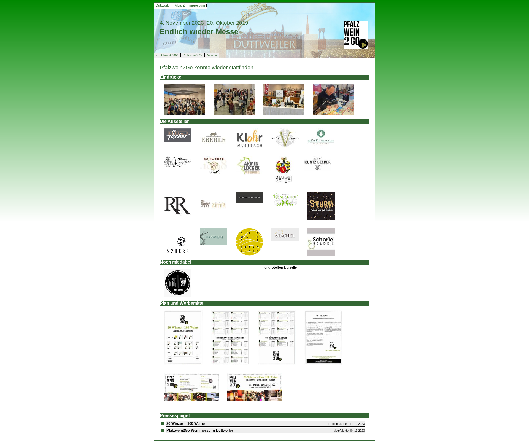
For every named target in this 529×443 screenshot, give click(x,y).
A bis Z (180, 5)
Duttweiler (163, 5)
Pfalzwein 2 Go (193, 55)
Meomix (212, 55)
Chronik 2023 (170, 55)
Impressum (196, 5)
